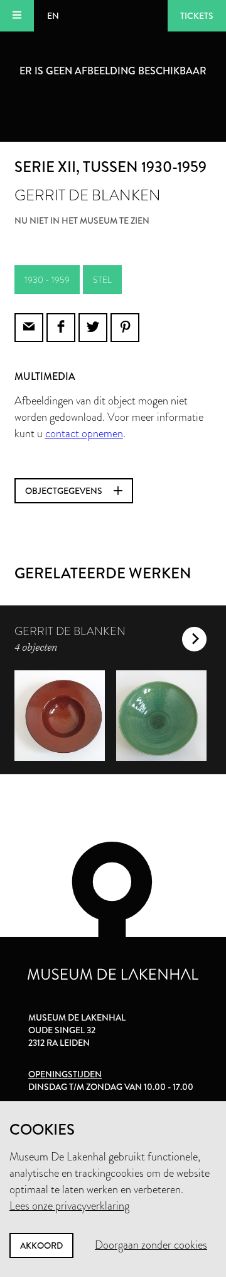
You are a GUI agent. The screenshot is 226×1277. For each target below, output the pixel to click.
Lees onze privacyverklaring (69, 1206)
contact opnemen (84, 433)
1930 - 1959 (47, 279)
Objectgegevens (64, 490)
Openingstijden (65, 1074)
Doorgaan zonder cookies (151, 1245)
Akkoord (41, 1245)
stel (102, 279)
